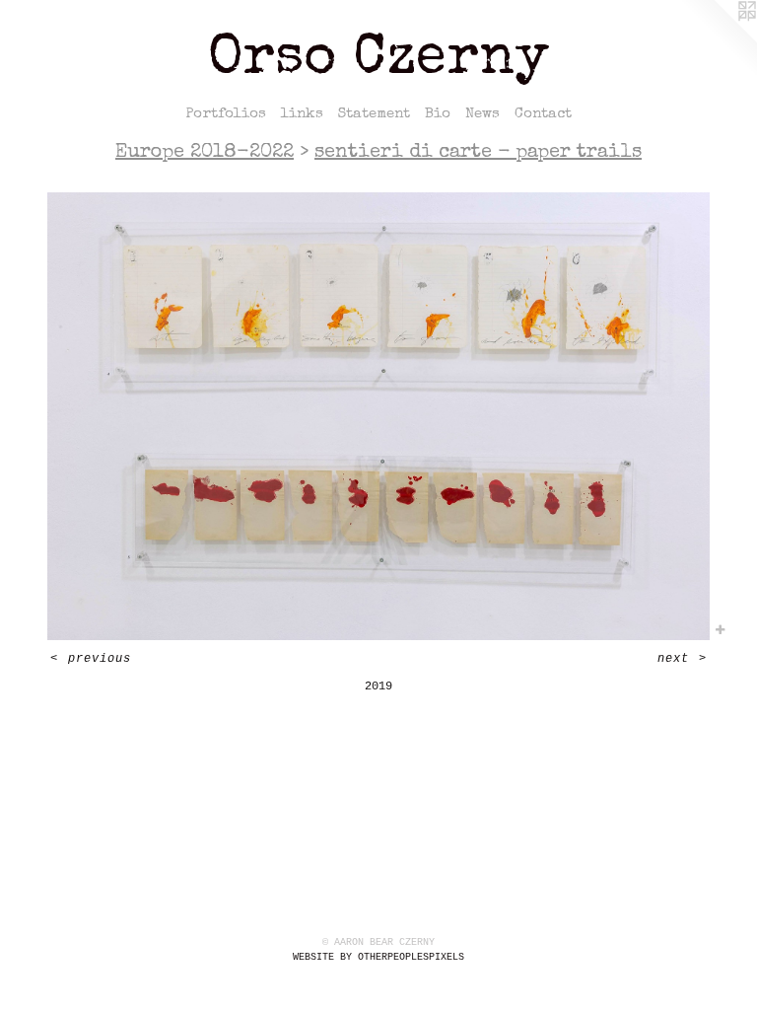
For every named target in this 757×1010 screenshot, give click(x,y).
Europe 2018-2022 (204, 153)
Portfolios (225, 114)
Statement (374, 114)
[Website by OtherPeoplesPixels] (717, 39)
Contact (543, 114)
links (302, 114)
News (482, 114)
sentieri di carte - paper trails (478, 153)
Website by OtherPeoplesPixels (378, 957)
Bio (437, 114)
